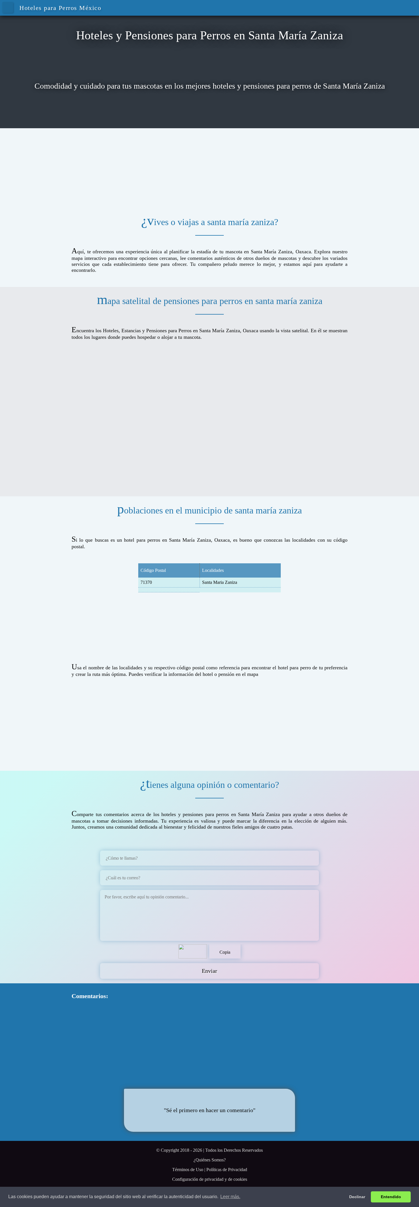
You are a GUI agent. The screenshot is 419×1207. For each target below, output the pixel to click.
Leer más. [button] (230, 1196)
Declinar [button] (357, 1196)
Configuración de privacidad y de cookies (209, 1179)
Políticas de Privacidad (226, 1169)
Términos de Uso (187, 1169)
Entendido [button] (391, 1196)
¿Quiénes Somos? (210, 1159)
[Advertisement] (209, 168)
